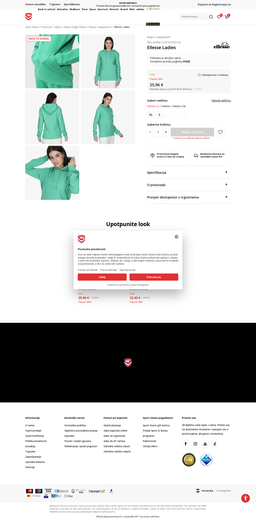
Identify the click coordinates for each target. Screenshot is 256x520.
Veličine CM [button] (179, 106)
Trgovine (30, 451)
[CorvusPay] (97, 491)
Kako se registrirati (114, 435)
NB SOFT (134, 516)
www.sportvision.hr (112, 516)
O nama (29, 425)
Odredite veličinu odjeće (117, 451)
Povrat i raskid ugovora (77, 441)
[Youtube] (205, 443)
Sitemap (30, 467)
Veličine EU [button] (153, 106)
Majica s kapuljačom (159, 37)
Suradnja (30, 446)
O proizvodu (156, 185)
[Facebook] (185, 443)
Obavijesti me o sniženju (215, 74)
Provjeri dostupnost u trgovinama (173, 197)
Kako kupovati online (115, 430)
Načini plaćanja (112, 425)
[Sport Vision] (28, 16)
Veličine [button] (166, 106)
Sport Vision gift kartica (156, 425)
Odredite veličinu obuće (117, 446)
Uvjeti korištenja (34, 435)
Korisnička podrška (75, 425)
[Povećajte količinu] (166, 132)
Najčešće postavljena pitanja (80, 430)
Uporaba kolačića (35, 462)
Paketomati (149, 441)
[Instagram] (195, 443)
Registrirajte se (221, 4)
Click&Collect (150, 446)
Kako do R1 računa (114, 441)
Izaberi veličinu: (157, 100)
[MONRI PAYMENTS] (68, 496)
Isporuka (69, 435)
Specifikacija (156, 172)
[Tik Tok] (214, 443)
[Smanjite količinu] (150, 132)
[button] (56, 9)
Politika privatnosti (35, 441)
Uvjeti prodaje (33, 430)
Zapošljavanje (33, 456)
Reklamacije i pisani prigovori (80, 446)
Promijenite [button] (224, 490)
